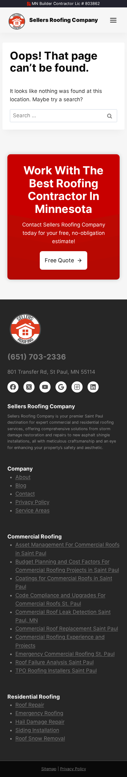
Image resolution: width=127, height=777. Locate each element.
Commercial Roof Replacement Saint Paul (66, 628)
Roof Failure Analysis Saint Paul (54, 662)
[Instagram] (77, 387)
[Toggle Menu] (113, 20)
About (23, 477)
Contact (25, 494)
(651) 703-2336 (36, 356)
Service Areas (32, 510)
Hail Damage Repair (39, 722)
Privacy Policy (32, 502)
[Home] (17, 21)
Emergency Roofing (39, 713)
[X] (29, 387)
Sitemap (48, 769)
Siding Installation (37, 730)
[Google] (61, 387)
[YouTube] (45, 387)
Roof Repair (29, 705)
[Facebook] (12, 387)
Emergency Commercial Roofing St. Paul (65, 654)
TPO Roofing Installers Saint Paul (56, 670)
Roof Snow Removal (40, 738)
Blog (20, 485)
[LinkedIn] (93, 387)
